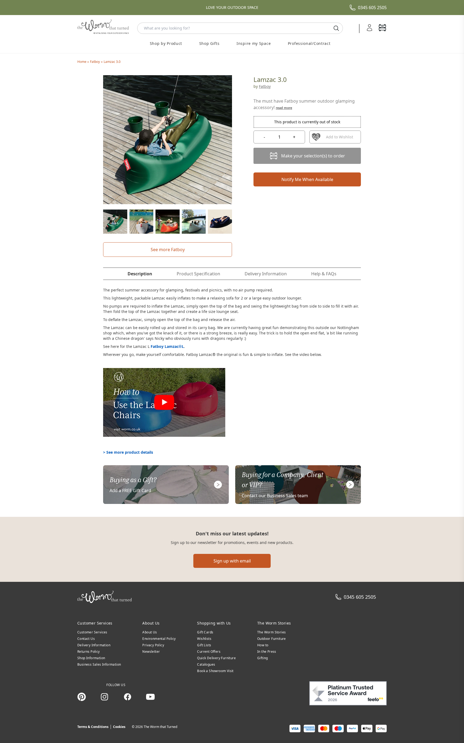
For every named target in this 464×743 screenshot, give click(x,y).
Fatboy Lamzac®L (167, 346)
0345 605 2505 (372, 7)
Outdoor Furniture (271, 638)
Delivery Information (93, 645)
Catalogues (206, 664)
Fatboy (95, 61)
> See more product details (128, 452)
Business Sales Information (99, 664)
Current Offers (208, 651)
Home (82, 61)
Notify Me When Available (307, 179)
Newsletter (151, 651)
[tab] (140, 274)
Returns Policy (88, 651)
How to (262, 645)
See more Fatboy (168, 250)
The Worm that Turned (160, 726)
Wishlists (204, 638)
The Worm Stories (271, 632)
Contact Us (86, 638)
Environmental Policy (159, 638)
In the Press (266, 651)
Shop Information (91, 658)
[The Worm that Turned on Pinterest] (81, 696)
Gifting (262, 658)
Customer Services (92, 632)
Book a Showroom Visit (215, 671)
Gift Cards (205, 632)
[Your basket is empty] (382, 28)
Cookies (119, 726)
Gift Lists (204, 645)
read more (284, 108)
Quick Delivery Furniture (216, 658)
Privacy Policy (153, 645)
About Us (149, 632)
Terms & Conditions (92, 726)
